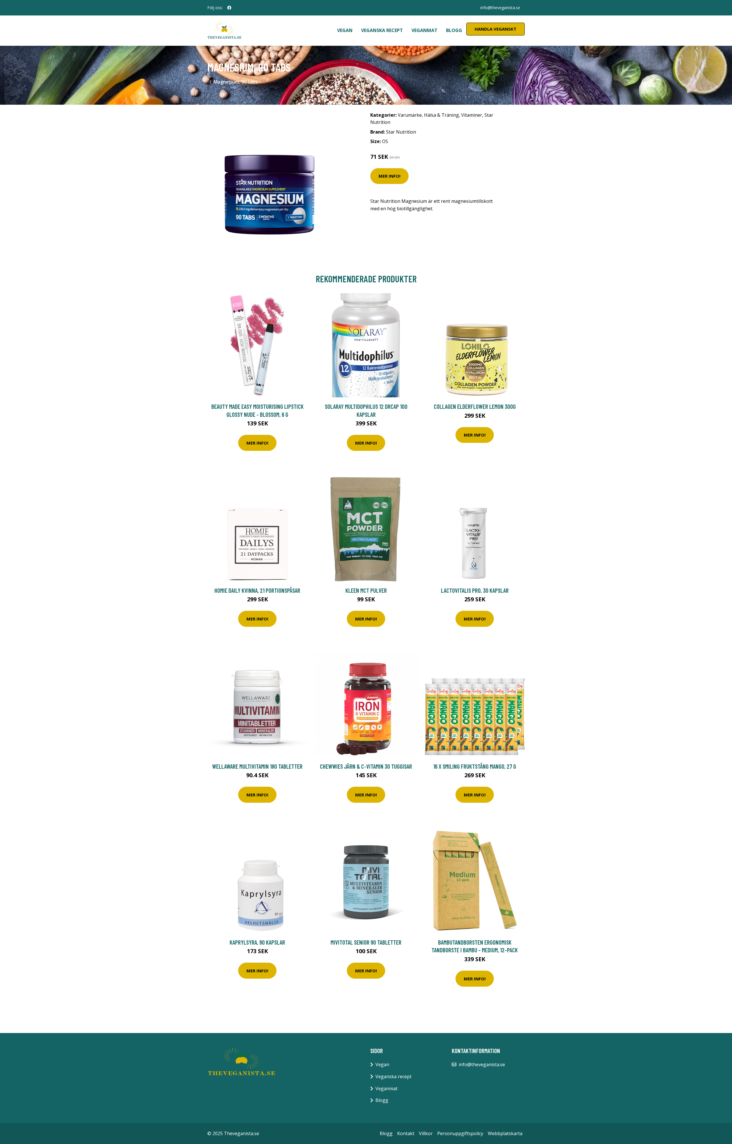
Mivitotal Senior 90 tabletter (366, 942)
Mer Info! (389, 176)
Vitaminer (471, 115)
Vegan (345, 30)
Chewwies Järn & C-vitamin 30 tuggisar (366, 766)
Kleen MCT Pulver (366, 590)
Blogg (454, 30)
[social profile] (229, 7)
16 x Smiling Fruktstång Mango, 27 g (474, 766)
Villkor (426, 1133)
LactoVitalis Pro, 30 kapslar (475, 590)
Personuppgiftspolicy (460, 1133)
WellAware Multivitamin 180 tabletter (257, 766)
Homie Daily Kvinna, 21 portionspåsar (257, 590)
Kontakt (405, 1133)
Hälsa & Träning (441, 115)
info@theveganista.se (500, 7)
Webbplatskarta (505, 1133)
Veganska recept (382, 30)
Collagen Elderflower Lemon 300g (475, 406)
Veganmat (424, 30)
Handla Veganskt (495, 29)
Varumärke (410, 115)
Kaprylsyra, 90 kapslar (257, 942)
